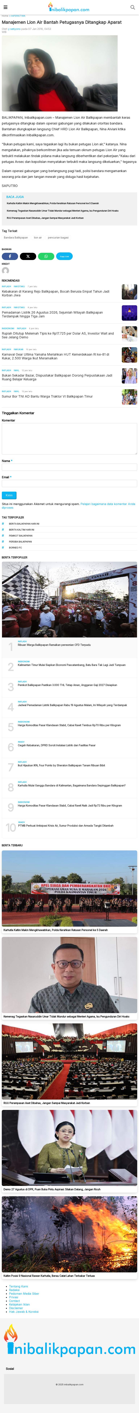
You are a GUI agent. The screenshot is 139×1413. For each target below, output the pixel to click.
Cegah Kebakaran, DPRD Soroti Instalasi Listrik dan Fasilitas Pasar (57, 745)
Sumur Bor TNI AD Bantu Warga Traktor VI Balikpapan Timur (47, 396)
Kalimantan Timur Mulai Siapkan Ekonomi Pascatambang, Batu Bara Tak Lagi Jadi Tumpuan (72, 664)
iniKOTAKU (19, 286)
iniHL (16, 370)
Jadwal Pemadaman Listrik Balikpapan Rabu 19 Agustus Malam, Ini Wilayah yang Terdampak (72, 705)
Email (7, 477)
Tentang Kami (18, 1286)
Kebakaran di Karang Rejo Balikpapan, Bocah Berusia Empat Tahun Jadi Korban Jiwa (55, 293)
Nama (7, 461)
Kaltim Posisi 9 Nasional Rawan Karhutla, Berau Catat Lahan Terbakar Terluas (49, 1275)
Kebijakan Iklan (19, 1304)
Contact (14, 1301)
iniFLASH (6, 286)
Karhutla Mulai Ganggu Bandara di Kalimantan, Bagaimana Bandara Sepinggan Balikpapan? (72, 785)
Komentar (8, 420)
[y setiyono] (7, 271)
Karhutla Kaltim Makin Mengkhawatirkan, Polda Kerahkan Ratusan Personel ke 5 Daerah (56, 930)
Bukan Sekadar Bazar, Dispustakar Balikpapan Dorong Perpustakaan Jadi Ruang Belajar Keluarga (57, 377)
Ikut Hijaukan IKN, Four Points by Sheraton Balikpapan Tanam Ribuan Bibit (61, 765)
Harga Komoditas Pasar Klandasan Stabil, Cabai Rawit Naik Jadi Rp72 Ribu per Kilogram (70, 805)
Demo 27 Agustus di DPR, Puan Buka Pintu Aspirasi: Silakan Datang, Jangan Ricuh (52, 1189)
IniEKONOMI (8, 328)
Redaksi (14, 1290)
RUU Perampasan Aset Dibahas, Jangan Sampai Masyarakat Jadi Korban (47, 1102)
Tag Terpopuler (13, 517)
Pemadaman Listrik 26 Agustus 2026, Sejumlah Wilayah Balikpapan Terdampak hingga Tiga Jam (52, 314)
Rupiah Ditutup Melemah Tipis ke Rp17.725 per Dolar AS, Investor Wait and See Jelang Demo (58, 335)
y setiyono (14, 28)
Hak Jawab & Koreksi (24, 1311)
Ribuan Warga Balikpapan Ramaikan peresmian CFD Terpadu (54, 644)
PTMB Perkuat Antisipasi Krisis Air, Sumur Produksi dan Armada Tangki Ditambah (65, 825)
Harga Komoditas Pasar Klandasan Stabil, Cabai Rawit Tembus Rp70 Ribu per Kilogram (69, 725)
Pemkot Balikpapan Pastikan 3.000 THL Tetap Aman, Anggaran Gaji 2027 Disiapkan (67, 685)
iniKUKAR (18, 349)
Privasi (13, 1297)
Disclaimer (16, 1308)
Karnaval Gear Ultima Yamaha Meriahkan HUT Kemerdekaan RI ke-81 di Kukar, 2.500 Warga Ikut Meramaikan (55, 356)
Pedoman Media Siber (24, 1293)
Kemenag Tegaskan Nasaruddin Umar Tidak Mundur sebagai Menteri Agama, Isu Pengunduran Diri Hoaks (66, 1016)
